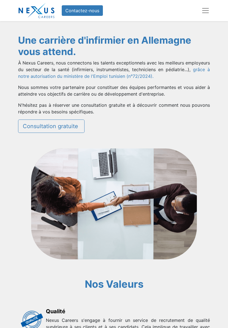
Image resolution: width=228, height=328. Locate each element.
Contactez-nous (82, 10)
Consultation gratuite (51, 126)
